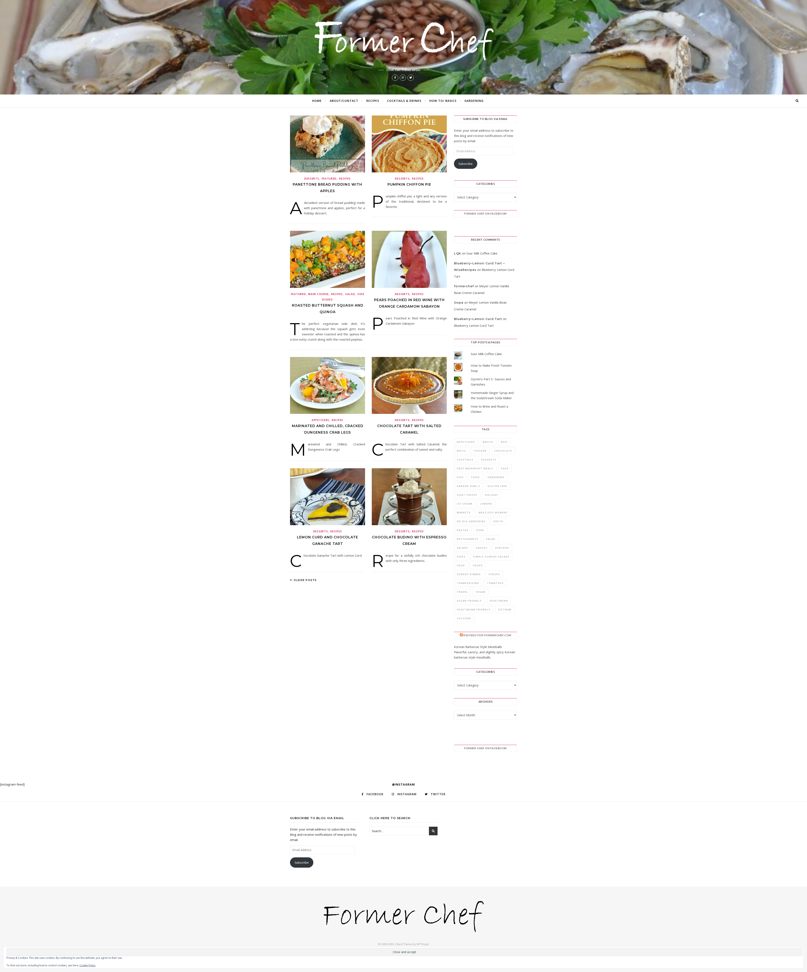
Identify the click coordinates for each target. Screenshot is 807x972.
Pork (480, 530)
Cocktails (465, 459)
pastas (462, 530)
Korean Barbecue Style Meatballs (478, 647)
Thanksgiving (468, 583)
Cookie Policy (87, 965)
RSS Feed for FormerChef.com (487, 635)
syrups (494, 574)
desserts (488, 459)
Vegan (480, 591)
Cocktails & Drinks (404, 101)
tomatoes (495, 583)
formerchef (464, 286)
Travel (462, 591)
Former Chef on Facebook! (485, 213)
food (475, 477)
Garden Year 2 (468, 486)
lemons (486, 503)
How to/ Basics (442, 101)
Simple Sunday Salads (491, 556)
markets (464, 512)
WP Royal (423, 944)
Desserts (311, 178)
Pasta (498, 521)
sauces (481, 547)
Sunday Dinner (469, 574)
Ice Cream (464, 503)
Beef (504, 441)
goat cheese (467, 494)
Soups (478, 565)
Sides (461, 556)
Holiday (491, 494)
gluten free (497, 486)
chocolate (503, 450)
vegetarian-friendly (474, 609)
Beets (461, 450)
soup (461, 565)
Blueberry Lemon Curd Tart (474, 325)
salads (462, 547)
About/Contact (344, 101)
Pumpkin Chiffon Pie (409, 184)
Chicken (480, 450)
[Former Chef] (403, 39)
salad (491, 538)
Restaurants (467, 538)
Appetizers (320, 420)
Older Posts (305, 580)
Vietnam (505, 609)
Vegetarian (499, 600)
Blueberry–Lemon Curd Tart (478, 319)
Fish (460, 477)
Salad (350, 294)
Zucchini (464, 618)
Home (317, 101)
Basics (488, 441)
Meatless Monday (493, 512)
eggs (505, 468)
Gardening (474, 101)
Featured (329, 178)
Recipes (372, 101)
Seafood (502, 547)
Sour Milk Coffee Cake (481, 253)
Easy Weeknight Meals (475, 468)
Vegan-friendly (469, 600)
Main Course (318, 294)
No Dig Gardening (471, 521)
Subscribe (466, 163)
